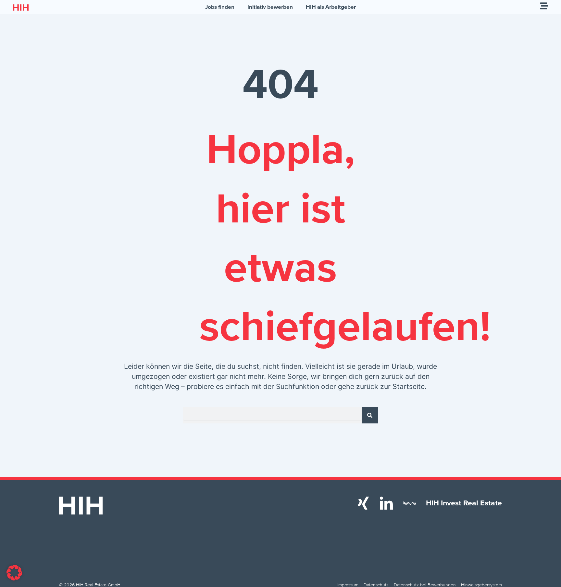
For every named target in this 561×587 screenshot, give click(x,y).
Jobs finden (219, 7)
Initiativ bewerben (270, 7)
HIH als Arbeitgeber (331, 7)
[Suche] (370, 415)
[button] (14, 572)
